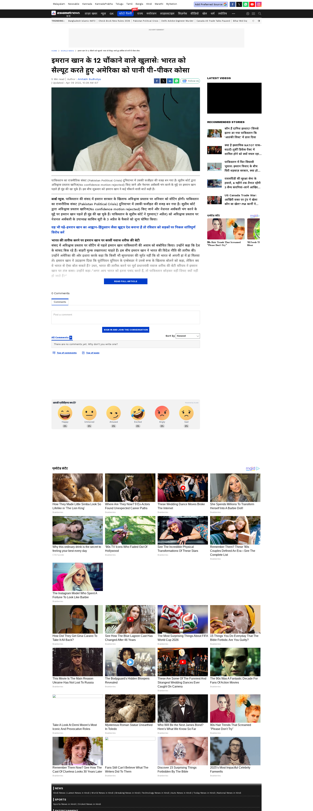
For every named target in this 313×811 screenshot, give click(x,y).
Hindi (149, 4)
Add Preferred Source (208, 4)
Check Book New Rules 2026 (114, 21)
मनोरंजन (151, 13)
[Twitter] (239, 4)
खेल (204, 13)
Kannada (87, 4)
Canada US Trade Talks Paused (213, 21)
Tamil (129, 4)
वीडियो (195, 13)
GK (112, 13)
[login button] (248, 13)
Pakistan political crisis (145, 21)
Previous (253, 21)
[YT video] (252, 4)
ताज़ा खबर (91, 13)
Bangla (139, 4)
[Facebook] (232, 4)
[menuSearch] (259, 13)
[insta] (259, 4)
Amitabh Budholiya (89, 79)
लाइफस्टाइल (167, 13)
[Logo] (66, 13)
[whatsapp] (246, 4)
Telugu (119, 4)
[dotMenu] (233, 13)
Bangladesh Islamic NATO (81, 21)
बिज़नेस (182, 13)
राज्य (140, 13)
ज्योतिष (222, 13)
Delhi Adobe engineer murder (177, 21)
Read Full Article (125, 281)
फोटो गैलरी (125, 13)
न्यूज (103, 13)
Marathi (159, 4)
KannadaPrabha (104, 4)
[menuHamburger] (253, 13)
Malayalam (59, 4)
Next (259, 21)
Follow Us (193, 81)
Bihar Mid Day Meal (243, 21)
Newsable (73, 4)
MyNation (171, 4)
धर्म (212, 13)
